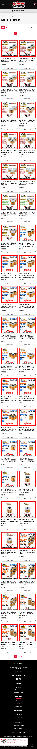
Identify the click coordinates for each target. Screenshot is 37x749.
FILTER (30, 28)
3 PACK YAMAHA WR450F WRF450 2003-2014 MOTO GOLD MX (9, 367)
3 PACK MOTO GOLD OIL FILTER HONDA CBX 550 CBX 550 (9, 183)
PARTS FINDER (19, 11)
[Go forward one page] (21, 33)
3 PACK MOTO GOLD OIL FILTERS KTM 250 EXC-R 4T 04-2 (27, 552)
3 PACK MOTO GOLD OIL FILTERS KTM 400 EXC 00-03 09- (27, 582)
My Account (18, 687)
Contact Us (18, 706)
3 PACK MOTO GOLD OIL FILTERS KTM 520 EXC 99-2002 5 (9, 613)
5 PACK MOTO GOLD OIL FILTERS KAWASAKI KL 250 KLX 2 (9, 552)
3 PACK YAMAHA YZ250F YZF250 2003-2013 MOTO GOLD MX (26, 306)
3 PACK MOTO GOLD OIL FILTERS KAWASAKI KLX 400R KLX (9, 213)
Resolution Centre (18, 692)
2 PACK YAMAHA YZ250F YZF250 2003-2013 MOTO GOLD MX (8, 275)
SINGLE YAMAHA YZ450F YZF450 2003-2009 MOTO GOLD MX (26, 459)
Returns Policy (19, 720)
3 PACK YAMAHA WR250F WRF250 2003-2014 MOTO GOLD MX (9, 336)
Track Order (18, 690)
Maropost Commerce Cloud (25, 746)
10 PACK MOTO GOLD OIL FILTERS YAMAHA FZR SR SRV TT (26, 490)
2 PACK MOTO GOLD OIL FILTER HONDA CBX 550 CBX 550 (9, 90)
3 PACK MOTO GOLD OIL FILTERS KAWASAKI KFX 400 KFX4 (27, 213)
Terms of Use (18, 714)
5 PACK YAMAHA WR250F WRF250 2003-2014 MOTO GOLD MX (9, 398)
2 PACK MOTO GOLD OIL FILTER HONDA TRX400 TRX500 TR (27, 60)
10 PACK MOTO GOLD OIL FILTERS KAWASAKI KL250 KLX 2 (26, 521)
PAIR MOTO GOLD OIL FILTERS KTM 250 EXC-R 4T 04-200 (9, 644)
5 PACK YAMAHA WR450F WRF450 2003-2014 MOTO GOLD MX (27, 398)
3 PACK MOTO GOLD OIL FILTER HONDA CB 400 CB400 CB (27, 183)
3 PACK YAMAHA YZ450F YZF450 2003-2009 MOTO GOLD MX (26, 336)
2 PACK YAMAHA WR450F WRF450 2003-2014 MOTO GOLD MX (27, 275)
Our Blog (18, 703)
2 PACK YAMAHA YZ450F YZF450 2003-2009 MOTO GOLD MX (8, 306)
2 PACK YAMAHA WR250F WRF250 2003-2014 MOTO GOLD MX (27, 244)
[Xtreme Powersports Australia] (18, 4)
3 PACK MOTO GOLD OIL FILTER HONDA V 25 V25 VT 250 (9, 152)
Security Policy (18, 728)
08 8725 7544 (18, 672)
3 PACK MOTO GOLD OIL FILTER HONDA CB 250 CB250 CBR (27, 121)
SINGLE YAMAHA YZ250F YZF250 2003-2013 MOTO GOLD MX (8, 490)
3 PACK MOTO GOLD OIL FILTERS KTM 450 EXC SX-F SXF (9, 582)
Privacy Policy (18, 717)
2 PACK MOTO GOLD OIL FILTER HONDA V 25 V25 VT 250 (9, 121)
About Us (18, 700)
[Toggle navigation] (2, 4)
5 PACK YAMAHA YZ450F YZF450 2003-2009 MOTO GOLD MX (8, 429)
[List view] (6, 27)
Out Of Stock (9, 68)
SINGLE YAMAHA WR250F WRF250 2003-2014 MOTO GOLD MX (27, 429)
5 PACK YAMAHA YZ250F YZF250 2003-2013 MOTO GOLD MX (26, 367)
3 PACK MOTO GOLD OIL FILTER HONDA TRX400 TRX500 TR (27, 152)
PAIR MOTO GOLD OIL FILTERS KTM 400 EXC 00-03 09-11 (26, 644)
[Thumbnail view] (3, 27)
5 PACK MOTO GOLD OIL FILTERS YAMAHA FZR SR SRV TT (9, 521)
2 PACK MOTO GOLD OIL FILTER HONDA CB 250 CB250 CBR (9, 60)
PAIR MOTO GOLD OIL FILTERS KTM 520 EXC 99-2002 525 (26, 613)
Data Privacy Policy (18, 725)
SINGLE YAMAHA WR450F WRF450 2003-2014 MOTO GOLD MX (9, 459)
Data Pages (18, 722)
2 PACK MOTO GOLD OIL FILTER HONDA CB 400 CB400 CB (27, 90)
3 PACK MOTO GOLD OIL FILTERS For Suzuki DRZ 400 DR (9, 244)
